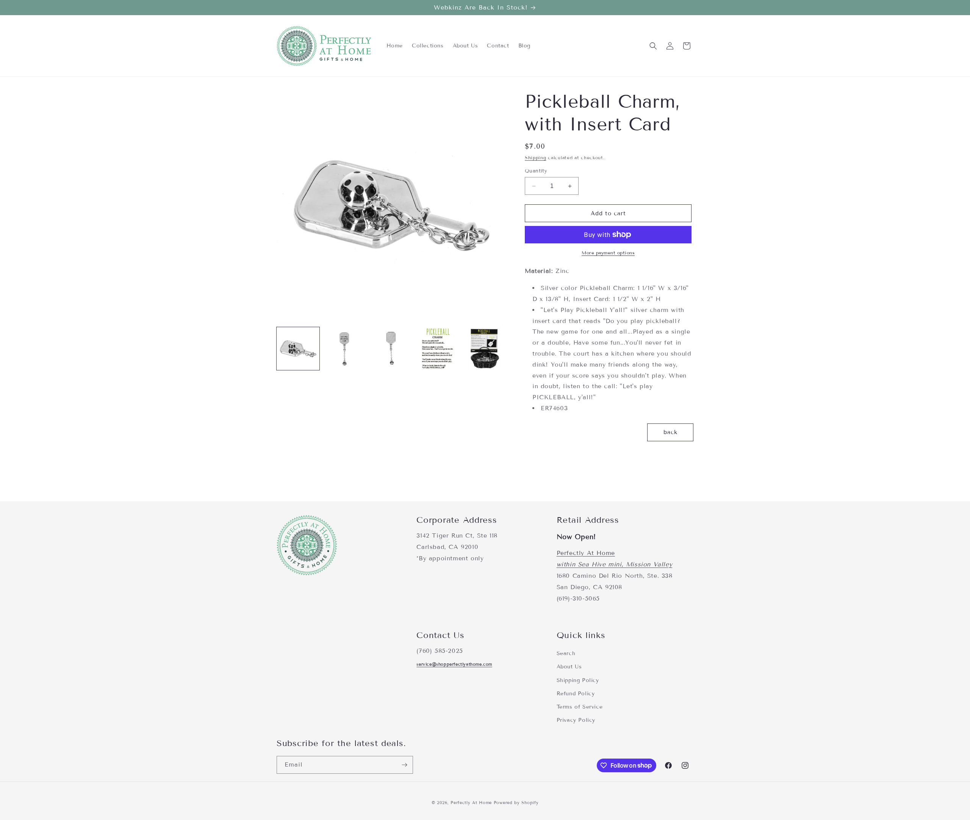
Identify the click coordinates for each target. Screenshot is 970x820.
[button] (653, 46)
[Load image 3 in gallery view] (391, 348)
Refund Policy (576, 693)
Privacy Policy (576, 720)
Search (566, 653)
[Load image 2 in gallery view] (344, 348)
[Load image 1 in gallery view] (298, 348)
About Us (569, 666)
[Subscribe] (404, 765)
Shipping (535, 157)
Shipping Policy (578, 680)
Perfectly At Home (586, 553)
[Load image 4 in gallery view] (437, 348)
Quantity (536, 171)
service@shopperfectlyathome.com (454, 663)
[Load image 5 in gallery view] (484, 348)
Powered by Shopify (516, 802)
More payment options (608, 253)
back (670, 432)
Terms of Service (580, 706)
